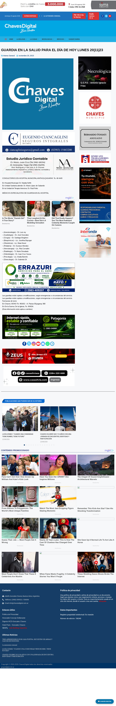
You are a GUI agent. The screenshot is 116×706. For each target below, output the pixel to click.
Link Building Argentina (18, 628)
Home (11, 39)
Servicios (60, 39)
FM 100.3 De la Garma (79, 16)
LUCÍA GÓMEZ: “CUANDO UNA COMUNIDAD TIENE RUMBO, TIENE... (64, 16)
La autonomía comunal (9, 645)
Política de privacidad (70, 590)
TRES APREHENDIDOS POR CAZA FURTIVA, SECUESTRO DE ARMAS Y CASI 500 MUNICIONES (27, 640)
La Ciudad (33, 39)
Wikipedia (102, 601)
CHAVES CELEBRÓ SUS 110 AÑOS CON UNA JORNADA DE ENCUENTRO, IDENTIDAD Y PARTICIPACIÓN (55, 436)
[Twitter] (106, 16)
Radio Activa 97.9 (91, 16)
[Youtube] (110, 16)
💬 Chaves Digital (104, 701)
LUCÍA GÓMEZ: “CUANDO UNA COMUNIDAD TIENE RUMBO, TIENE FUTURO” (26, 650)
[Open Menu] (6, 39)
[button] (39, 16)
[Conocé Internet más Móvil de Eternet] (95, 183)
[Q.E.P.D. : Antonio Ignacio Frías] (94, 73)
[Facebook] (102, 16)
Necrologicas (47, 39)
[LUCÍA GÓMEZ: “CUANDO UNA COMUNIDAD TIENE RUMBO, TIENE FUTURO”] (20, 418)
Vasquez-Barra (74, 39)
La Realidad (21, 39)
